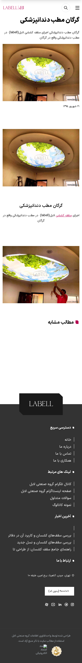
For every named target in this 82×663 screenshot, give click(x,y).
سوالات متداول (60, 498)
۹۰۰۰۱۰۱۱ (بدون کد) (58, 591)
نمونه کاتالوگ (61, 504)
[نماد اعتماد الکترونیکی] (33, 651)
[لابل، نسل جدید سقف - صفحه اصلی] (13, 8)
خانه (68, 439)
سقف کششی (64, 215)
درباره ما (65, 446)
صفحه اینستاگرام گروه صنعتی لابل (46, 491)
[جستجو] (65, 7)
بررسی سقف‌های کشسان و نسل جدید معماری (44, 542)
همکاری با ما (62, 460)
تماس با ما (63, 453)
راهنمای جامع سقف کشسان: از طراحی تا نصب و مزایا (42, 549)
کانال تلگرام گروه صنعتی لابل (50, 484)
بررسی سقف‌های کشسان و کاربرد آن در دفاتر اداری (39, 535)
